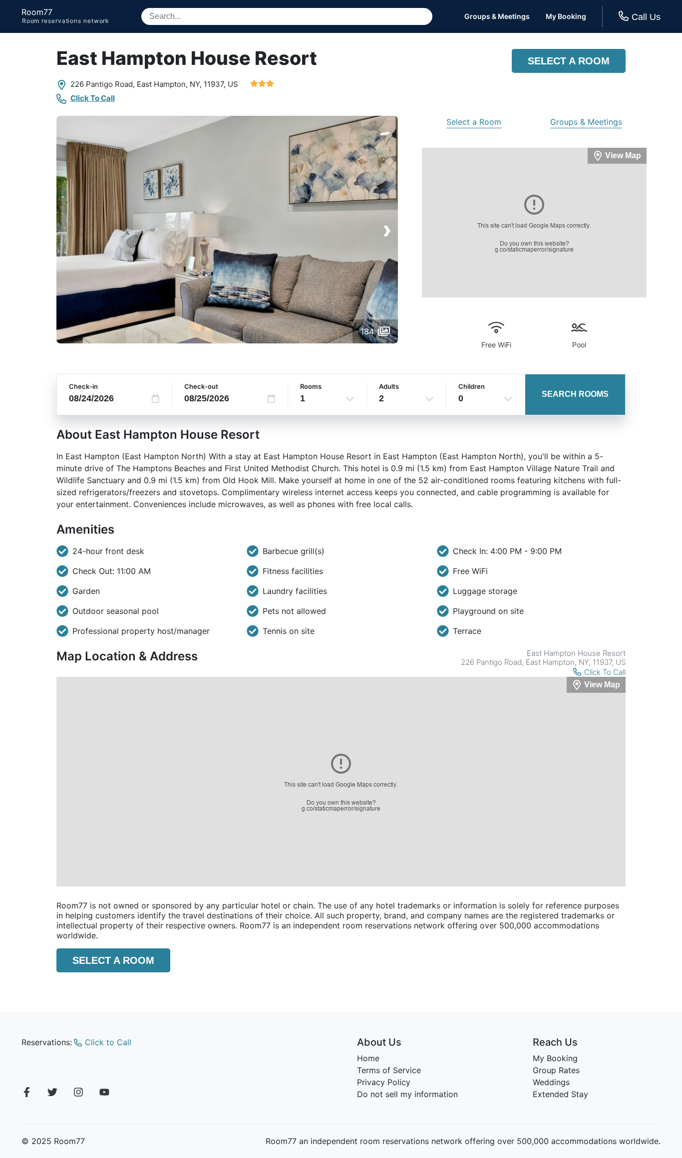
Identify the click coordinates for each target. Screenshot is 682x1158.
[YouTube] (104, 1093)
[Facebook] (26, 1093)
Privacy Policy (383, 1082)
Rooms (311, 386)
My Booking (566, 16)
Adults (389, 386)
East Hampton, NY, (169, 84)
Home (368, 1058)
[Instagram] (78, 1093)
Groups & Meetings (497, 16)
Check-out (201, 386)
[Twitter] (52, 1093)
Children (471, 386)
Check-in (83, 386)
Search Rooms (575, 394)
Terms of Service (389, 1070)
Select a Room (569, 60)
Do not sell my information (407, 1094)
